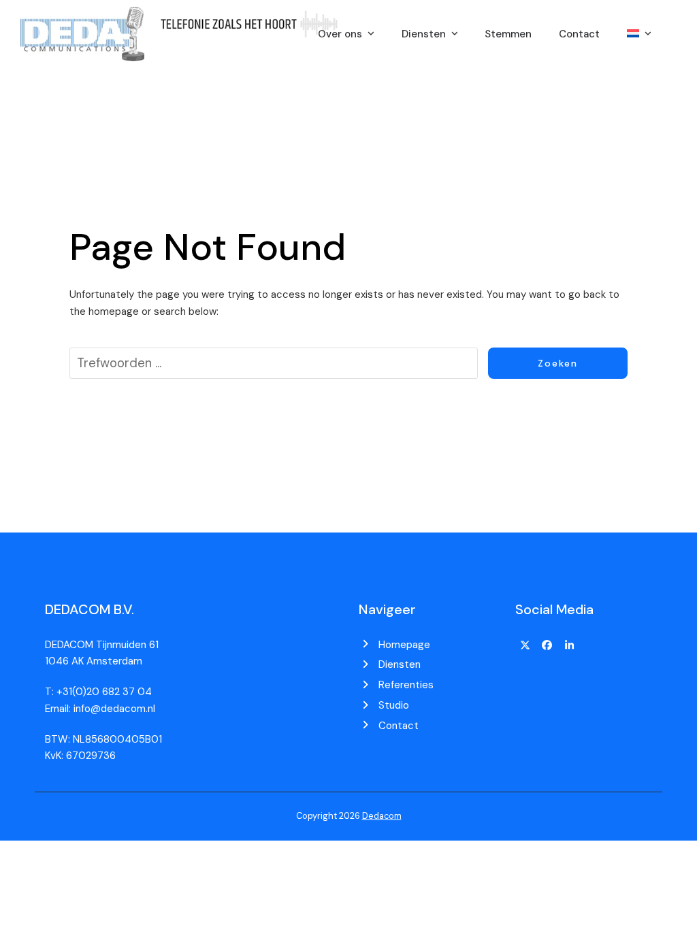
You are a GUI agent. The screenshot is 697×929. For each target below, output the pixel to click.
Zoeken (558, 363)
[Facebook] (547, 646)
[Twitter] (524, 646)
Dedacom (382, 816)
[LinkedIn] (569, 646)
